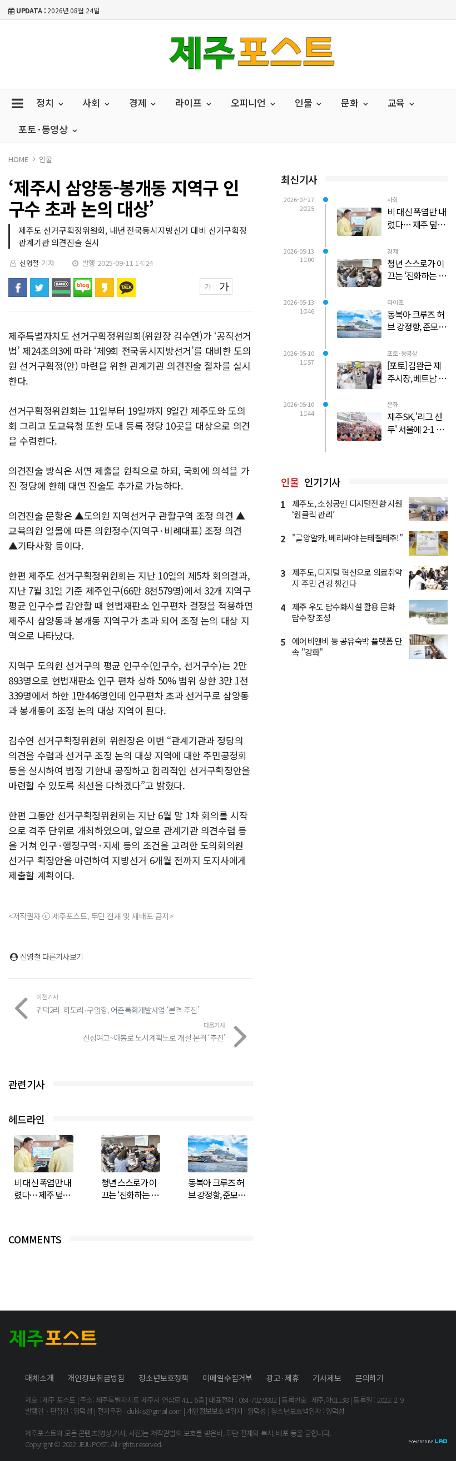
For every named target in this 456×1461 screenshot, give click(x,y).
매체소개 (39, 1377)
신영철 (29, 263)
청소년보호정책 (163, 1377)
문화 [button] (351, 102)
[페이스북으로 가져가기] (17, 287)
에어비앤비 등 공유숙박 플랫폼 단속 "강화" (347, 646)
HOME (18, 159)
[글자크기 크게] (224, 286)
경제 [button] (139, 102)
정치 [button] (46, 102)
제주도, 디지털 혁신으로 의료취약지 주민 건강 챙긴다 (347, 577)
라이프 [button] (189, 102)
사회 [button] (92, 102)
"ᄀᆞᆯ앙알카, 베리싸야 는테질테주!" (347, 537)
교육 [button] (398, 102)
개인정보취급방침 (96, 1377)
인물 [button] (305, 102)
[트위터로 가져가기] (39, 287)
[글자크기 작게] (208, 286)
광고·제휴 (282, 1377)
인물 (45, 159)
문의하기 (369, 1377)
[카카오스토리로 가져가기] (104, 287)
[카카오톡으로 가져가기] (126, 287)
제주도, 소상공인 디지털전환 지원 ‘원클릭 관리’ (347, 508)
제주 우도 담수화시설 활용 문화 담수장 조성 (343, 612)
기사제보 (327, 1377)
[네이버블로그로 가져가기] (82, 287)
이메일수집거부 (227, 1377)
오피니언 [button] (250, 102)
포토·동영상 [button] (44, 129)
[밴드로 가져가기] (61, 287)
